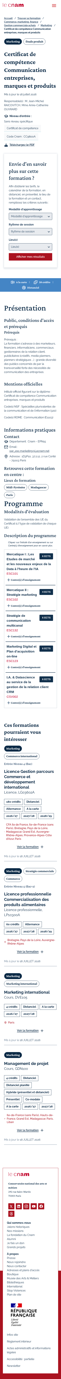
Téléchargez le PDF (22, 144)
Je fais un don (15, 1243)
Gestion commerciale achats (20, 25)
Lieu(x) (13, 239)
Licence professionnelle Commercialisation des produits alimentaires (27, 899)
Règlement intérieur (19, 1341)
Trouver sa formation (28, 18)
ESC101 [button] (12, 573)
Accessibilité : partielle (20, 1359)
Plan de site (14, 1294)
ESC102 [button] (12, 599)
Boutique (12, 1274)
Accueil (8, 18)
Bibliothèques (15, 1282)
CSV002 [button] (12, 696)
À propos (13, 1254)
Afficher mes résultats (30, 256)
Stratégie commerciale (40, 871)
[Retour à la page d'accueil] (13, 5)
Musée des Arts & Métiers (23, 1278)
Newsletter (14, 1365)
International (14, 1286)
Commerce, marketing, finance (21, 21)
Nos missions (15, 1231)
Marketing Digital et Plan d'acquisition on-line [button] (21, 651)
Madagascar (38, 487)
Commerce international (21, 756)
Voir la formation (28, 846)
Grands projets (16, 1247)
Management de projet (26, 1063)
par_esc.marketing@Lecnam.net (29, 451)
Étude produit (34, 41)
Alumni (11, 1239)
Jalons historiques (18, 1226)
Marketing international (21, 983)
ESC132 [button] (12, 630)
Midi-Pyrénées (15, 487)
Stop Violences (16, 1290)
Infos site (12, 1334)
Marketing (46, 25)
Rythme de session (21, 224)
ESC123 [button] (12, 661)
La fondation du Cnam (21, 1235)
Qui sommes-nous (19, 1222)
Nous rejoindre (16, 1262)
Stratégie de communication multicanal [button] (19, 620)
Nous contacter (16, 1266)
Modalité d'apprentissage (25, 209)
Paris (9, 495)
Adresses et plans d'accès (23, 1270)
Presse (11, 1258)
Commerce (13, 878)
